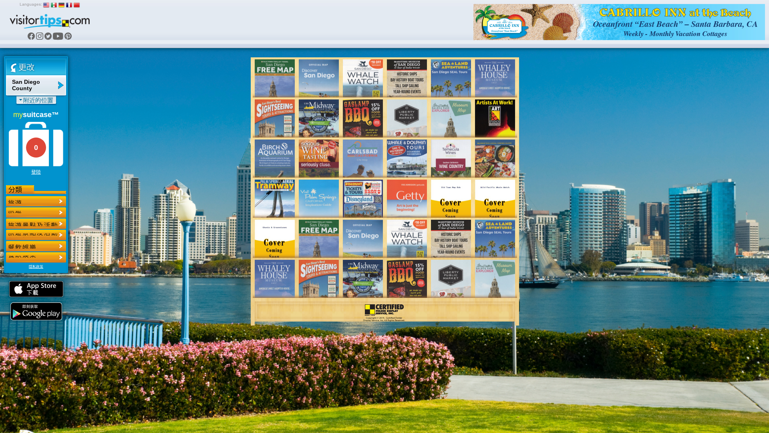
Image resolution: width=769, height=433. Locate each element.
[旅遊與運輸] (36, 246)
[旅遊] (36, 201)
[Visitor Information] (36, 257)
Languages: (31, 4)
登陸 (36, 172)
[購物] (36, 235)
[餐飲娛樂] (36, 224)
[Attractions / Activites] (36, 212)
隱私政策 (36, 267)
